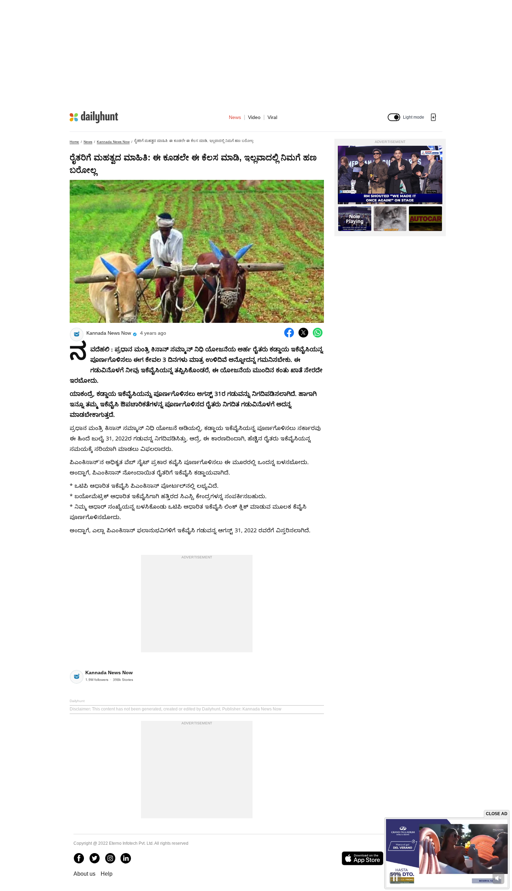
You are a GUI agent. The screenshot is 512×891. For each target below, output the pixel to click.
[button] (394, 117)
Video (254, 117)
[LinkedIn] (126, 858)
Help (107, 874)
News (235, 117)
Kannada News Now (113, 142)
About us (84, 874)
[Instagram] (110, 858)
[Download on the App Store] (362, 858)
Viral (272, 117)
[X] (94, 858)
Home (74, 142)
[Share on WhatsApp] (317, 332)
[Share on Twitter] (303, 332)
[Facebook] (78, 858)
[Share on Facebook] (289, 332)
